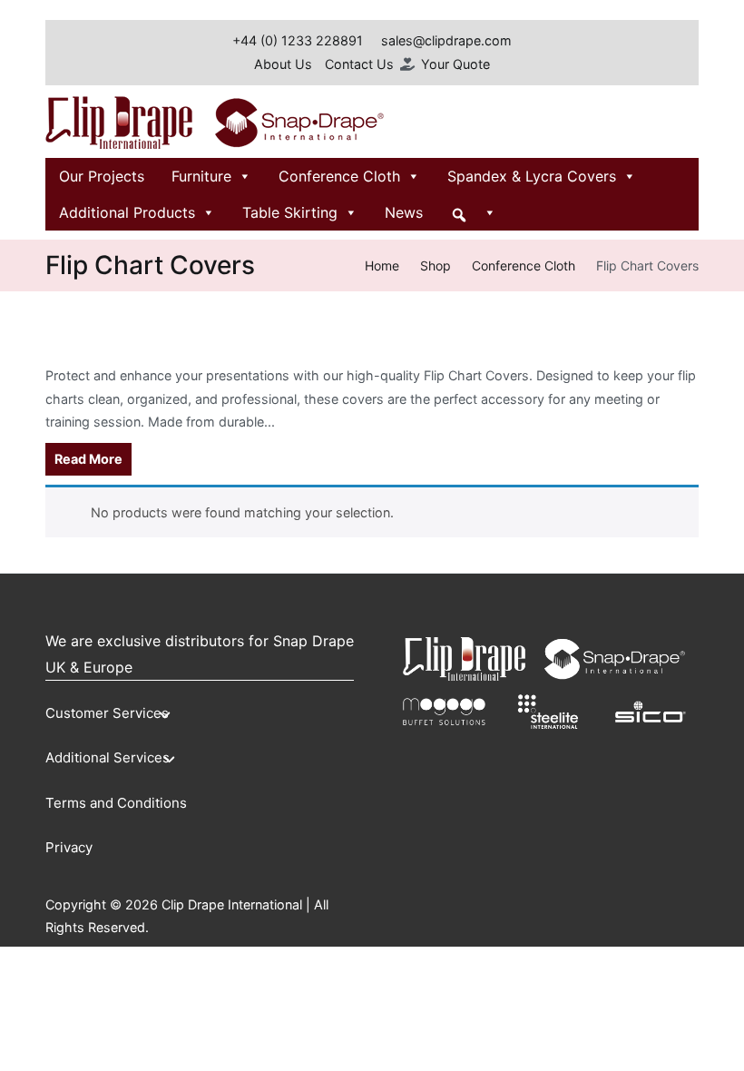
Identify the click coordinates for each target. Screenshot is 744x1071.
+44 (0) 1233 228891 (297, 40)
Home (382, 265)
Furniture (201, 176)
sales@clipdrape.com (446, 40)
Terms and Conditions (116, 802)
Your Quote (455, 64)
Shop (435, 265)
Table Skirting (290, 212)
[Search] (473, 212)
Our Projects (101, 176)
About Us (283, 64)
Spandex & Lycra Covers (531, 176)
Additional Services (107, 757)
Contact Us (359, 64)
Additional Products (127, 212)
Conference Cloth (339, 176)
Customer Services (107, 713)
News (404, 212)
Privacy (69, 847)
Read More (88, 459)
